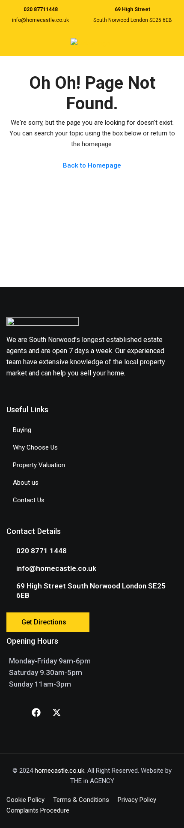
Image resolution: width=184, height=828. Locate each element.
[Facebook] (36, 712)
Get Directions (43, 622)
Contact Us (29, 500)
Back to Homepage (92, 165)
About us (26, 482)
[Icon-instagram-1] (15, 712)
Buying (22, 430)
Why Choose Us (35, 447)
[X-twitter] (56, 712)
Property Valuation (39, 465)
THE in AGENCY (92, 781)
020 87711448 (41, 9)
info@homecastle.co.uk (40, 20)
